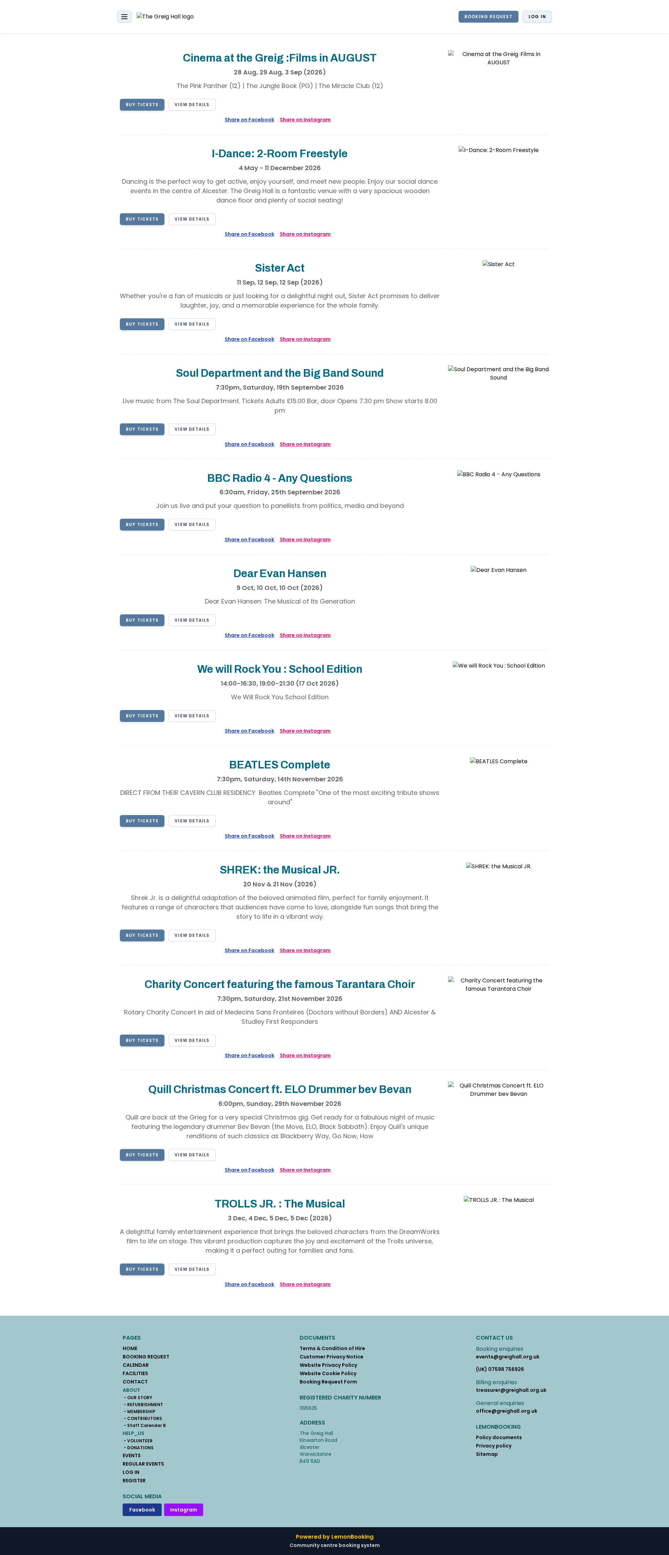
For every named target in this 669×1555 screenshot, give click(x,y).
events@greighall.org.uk (507, 1356)
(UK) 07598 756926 (500, 1369)
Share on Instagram (305, 119)
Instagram (183, 1509)
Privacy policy (494, 1445)
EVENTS (132, 1455)
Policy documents (499, 1437)
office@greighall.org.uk (506, 1411)
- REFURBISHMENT (143, 1405)
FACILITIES (135, 1373)
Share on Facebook (249, 119)
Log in (537, 16)
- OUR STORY (137, 1398)
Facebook (142, 1509)
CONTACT (135, 1381)
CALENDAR (136, 1365)
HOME (130, 1348)
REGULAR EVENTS (143, 1463)
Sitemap (487, 1454)
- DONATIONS (138, 1448)
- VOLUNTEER (138, 1441)
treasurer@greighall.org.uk (511, 1390)
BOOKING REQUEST (488, 16)
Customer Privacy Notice (331, 1356)
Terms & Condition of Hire (332, 1348)
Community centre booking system (335, 1545)
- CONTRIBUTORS (142, 1418)
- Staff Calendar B (144, 1425)
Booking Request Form (328, 1381)
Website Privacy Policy (328, 1365)
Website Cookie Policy (328, 1373)
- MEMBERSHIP (139, 1411)
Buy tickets (142, 104)
